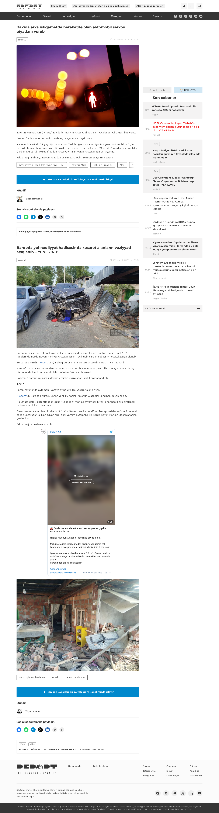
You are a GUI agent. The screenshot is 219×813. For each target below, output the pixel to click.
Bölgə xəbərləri (32, 711)
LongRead (148, 775)
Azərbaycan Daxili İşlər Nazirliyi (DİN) (41, 164)
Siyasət (147, 766)
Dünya (193, 766)
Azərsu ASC (79, 164)
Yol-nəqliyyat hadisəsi (32, 677)
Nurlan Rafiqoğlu (33, 198)
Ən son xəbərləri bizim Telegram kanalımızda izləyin (81, 179)
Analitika (194, 771)
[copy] (61, 217)
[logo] (29, 6)
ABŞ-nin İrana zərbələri (149, 6)
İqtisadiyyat (149, 771)
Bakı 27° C (190, 90)
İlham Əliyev (58, 6)
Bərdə (55, 677)
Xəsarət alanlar (76, 677)
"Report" (43, 362)
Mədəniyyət (172, 775)
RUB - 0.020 (159, 90)
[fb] (175, 16)
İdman (169, 771)
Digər (156, 16)
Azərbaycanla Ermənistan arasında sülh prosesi (101, 6)
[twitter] (190, 16)
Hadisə (22, 40)
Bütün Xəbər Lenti (155, 308)
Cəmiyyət (171, 766)
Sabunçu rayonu (102, 164)
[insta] (180, 16)
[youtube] (200, 16)
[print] (54, 217)
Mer (122, 164)
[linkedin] (195, 16)
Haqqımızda (74, 766)
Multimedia (196, 775)
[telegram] (185, 16)
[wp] (26, 217)
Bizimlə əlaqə (100, 766)
